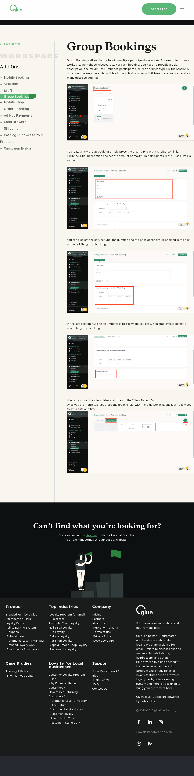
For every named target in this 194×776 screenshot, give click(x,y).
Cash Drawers (15, 122)
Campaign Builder (18, 148)
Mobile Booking (16, 77)
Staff (8, 91)
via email (91, 535)
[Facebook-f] (138, 722)
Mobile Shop (14, 102)
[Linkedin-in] (149, 722)
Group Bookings (17, 96)
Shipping (11, 128)
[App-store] (138, 743)
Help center (12, 44)
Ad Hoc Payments (18, 115)
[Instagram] (160, 722)
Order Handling (16, 109)
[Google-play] (149, 743)
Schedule (11, 84)
